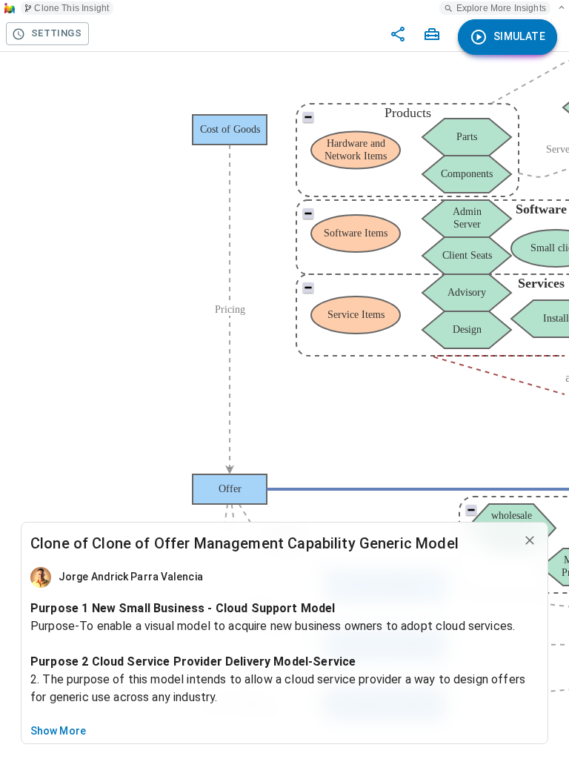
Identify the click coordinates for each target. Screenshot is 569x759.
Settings (56, 33)
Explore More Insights (501, 8)
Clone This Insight (71, 8)
